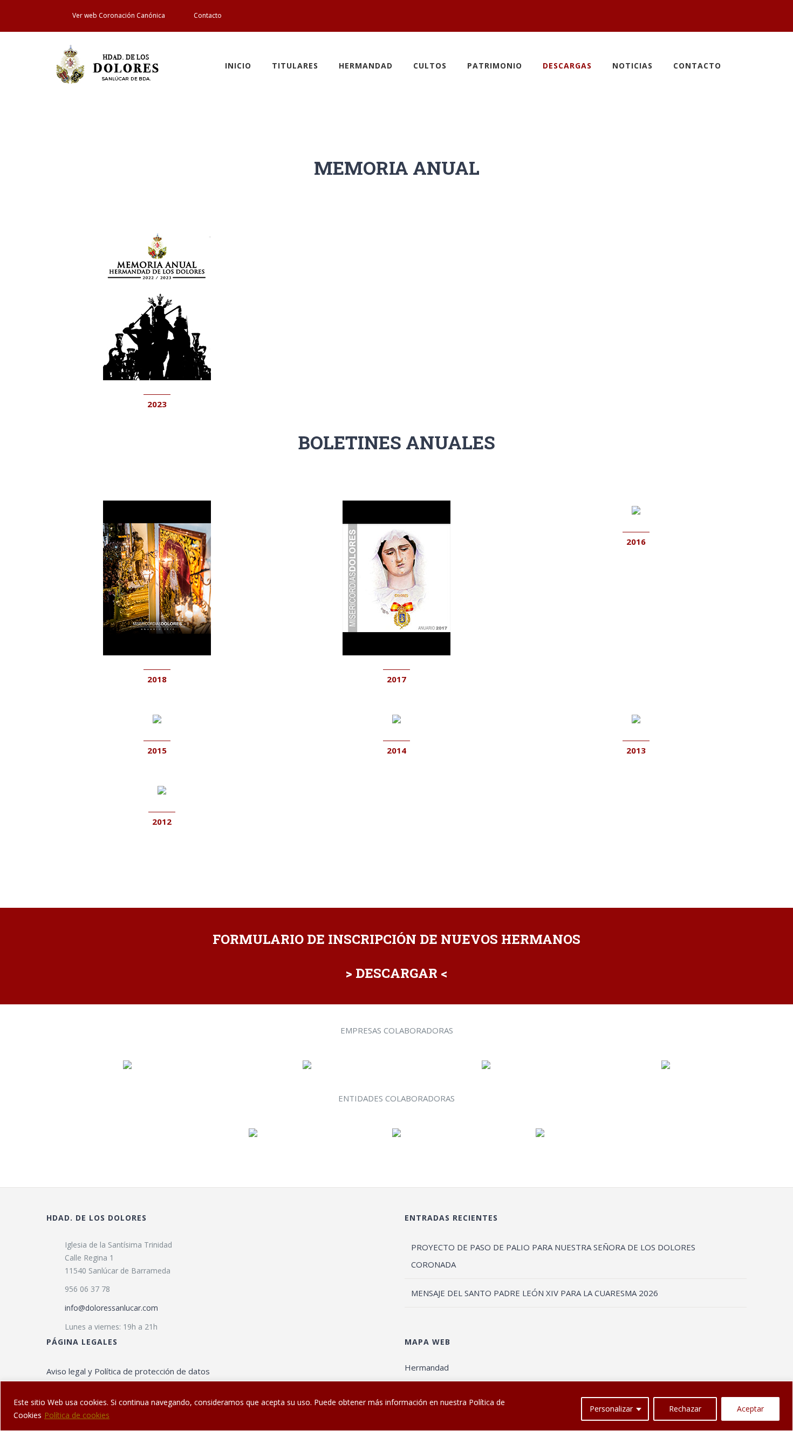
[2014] (396, 718)
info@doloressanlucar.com (111, 1308)
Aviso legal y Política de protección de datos (128, 1371)
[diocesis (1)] (396, 1132)
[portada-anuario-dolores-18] (157, 504)
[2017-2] (396, 504)
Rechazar (685, 1408)
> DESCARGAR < (396, 973)
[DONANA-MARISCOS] (486, 1064)
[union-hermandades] (540, 1132)
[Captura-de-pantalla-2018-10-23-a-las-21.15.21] (127, 1064)
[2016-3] (636, 509)
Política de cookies (77, 1415)
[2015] (157, 718)
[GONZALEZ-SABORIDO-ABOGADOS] (665, 1064)
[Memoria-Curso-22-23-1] (157, 229)
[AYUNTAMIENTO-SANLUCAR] (253, 1132)
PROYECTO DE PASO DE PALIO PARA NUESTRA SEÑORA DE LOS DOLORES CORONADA (553, 1256)
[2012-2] (162, 789)
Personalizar (611, 1408)
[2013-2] (636, 718)
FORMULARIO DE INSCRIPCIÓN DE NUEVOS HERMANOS (396, 939)
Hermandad (427, 1367)
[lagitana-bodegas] (307, 1064)
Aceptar (750, 1408)
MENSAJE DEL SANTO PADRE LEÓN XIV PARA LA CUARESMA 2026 (534, 1293)
